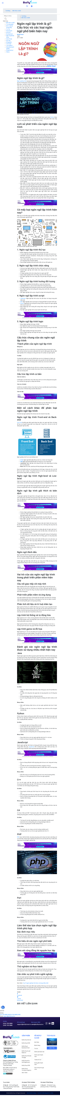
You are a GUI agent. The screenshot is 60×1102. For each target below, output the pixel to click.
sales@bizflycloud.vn (37, 1024)
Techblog (7, 10)
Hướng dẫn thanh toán (38, 1063)
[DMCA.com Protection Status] (7, 1073)
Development (9, 34)
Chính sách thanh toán (38, 1055)
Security (8, 32)
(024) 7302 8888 (7, 1023)
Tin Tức (8, 29)
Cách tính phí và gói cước (39, 1068)
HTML (21, 460)
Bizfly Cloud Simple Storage (26, 1056)
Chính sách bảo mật (39, 1051)
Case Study (9, 39)
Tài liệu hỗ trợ (37, 1059)
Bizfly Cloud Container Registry (26, 1069)
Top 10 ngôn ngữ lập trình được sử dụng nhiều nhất (35, 983)
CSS (21, 461)
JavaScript (23, 298)
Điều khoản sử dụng (31, 1093)
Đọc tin (51, 1048)
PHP (21, 301)
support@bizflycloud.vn (24, 1024)
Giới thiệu (36, 1042)
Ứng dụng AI (9, 30)
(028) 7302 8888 (7, 1025)
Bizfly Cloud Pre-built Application (26, 1061)
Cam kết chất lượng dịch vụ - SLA (45, 1093)
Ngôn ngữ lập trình (21, 81)
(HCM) (15, 1014)
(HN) (5, 1014)
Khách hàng (37, 1045)
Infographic (9, 42)
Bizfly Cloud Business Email (25, 1047)
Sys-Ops (8, 40)
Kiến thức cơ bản (16, 10)
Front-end (19, 422)
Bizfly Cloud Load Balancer (26, 1051)
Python (52, 117)
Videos (8, 52)
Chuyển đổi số (9, 50)
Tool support (9, 45)
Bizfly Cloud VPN (26, 1065)
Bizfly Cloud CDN (26, 1043)
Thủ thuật (8, 43)
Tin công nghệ (9, 24)
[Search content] (6, 18)
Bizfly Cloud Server (26, 1039)
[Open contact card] (3, 1007)
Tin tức (36, 1048)
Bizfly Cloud (20, 1000)
